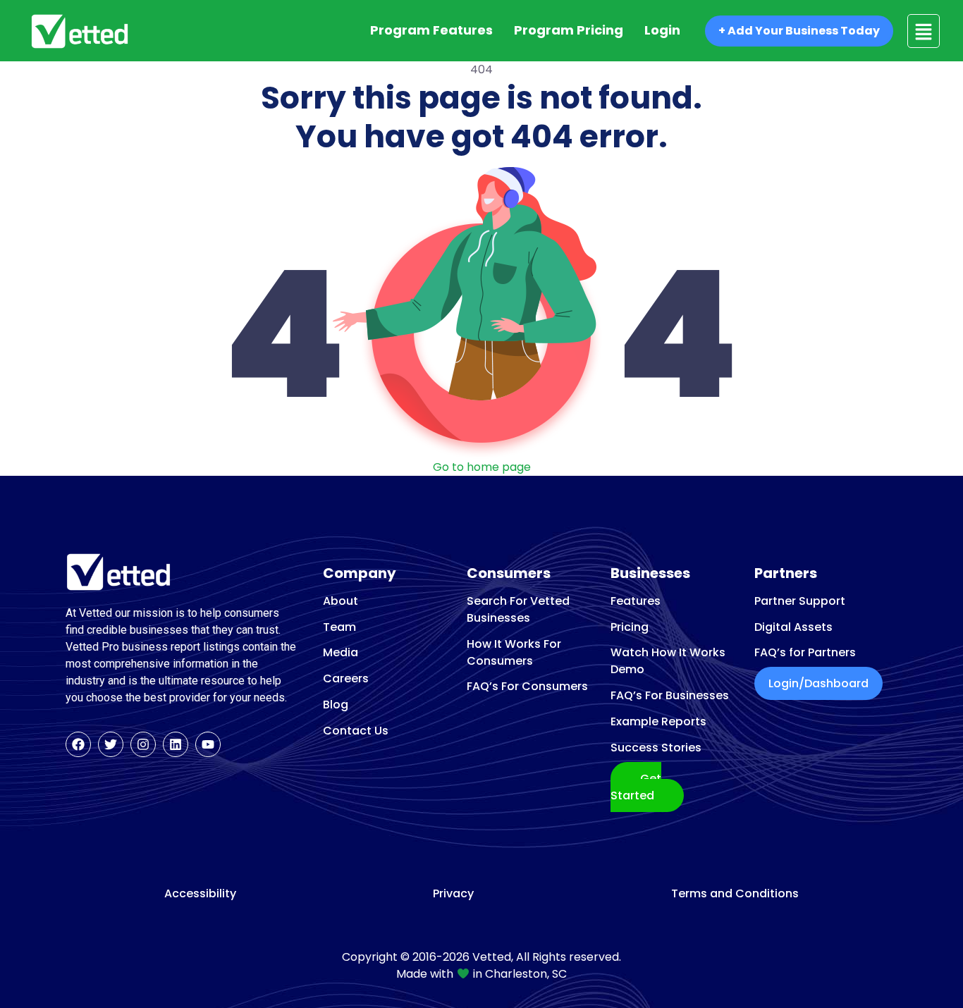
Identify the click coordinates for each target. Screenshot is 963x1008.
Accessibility (200, 894)
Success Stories (656, 747)
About (340, 601)
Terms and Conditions (735, 894)
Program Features (431, 30)
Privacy (453, 894)
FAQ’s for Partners (805, 652)
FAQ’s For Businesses (670, 695)
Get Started (636, 787)
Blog (335, 704)
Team (339, 627)
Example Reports (658, 721)
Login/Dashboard (818, 683)
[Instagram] (143, 744)
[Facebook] (78, 744)
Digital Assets (793, 627)
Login (662, 30)
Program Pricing (568, 30)
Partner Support (799, 601)
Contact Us (355, 731)
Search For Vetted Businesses (518, 609)
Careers (346, 678)
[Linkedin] (175, 744)
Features (636, 601)
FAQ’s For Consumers (527, 686)
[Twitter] (110, 744)
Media (340, 652)
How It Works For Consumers (514, 652)
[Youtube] (208, 744)
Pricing (630, 627)
